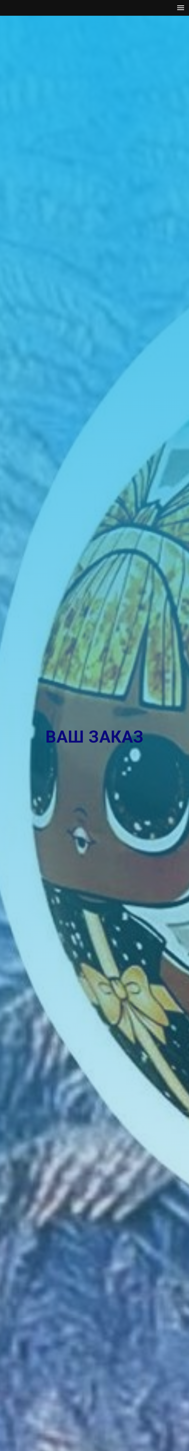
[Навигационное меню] (180, 7)
